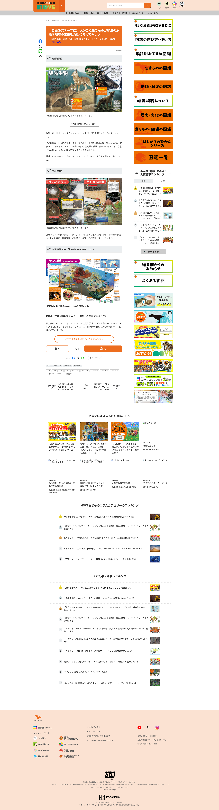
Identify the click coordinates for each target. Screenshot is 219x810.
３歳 (49, 371)
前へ (57, 348)
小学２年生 (85, 371)
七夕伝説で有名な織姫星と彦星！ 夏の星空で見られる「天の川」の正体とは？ (65, 387)
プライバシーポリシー (161, 740)
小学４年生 (105, 371)
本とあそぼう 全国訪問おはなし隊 (100, 740)
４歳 (55, 371)
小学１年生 (75, 371)
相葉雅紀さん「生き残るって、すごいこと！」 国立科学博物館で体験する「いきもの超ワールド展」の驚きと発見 (101, 387)
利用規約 (153, 736)
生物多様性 (77, 366)
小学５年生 (114, 371)
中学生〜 (59, 374)
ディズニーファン (93, 731)
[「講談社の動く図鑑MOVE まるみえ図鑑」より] (84, 279)
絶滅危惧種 (68, 366)
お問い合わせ (142, 736)
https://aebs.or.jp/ (109, 789)
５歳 (61, 371)
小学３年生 (95, 371)
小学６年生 (51, 374)
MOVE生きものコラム (69, 20)
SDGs (48, 366)
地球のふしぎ (57, 366)
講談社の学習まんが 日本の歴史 (98, 736)
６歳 (67, 371)
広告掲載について (144, 740)
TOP (47, 20)
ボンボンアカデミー (94, 727)
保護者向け (69, 374)
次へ (103, 348)
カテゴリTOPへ (84, 387)
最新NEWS (55, 20)
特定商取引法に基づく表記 (147, 743)
